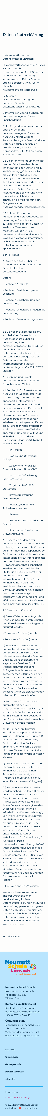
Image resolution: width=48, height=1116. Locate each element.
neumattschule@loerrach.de (22, 1011)
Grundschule (11, 1057)
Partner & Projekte (14, 1071)
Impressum (11, 1092)
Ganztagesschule (13, 1064)
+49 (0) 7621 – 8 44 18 (17, 1015)
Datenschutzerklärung (17, 1097)
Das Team (10, 1049)
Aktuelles (10, 1079)
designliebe (31, 1108)
